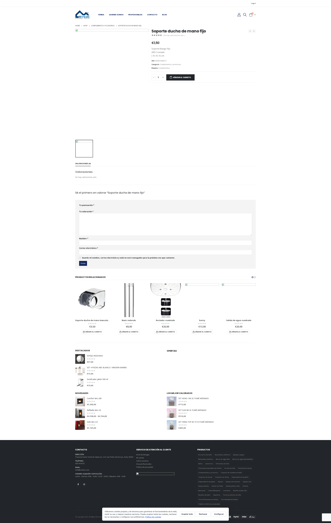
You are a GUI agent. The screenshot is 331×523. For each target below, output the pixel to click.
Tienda (101, 14)
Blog (164, 14)
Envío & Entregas (142, 454)
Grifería (245, 486)
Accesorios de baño (205, 455)
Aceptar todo (187, 514)
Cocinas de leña (229, 468)
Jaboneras (201, 490)
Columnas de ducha (245, 468)
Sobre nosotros (142, 461)
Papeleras (216, 495)
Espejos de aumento (233, 482)
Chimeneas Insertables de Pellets (209, 468)
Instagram (84, 484)
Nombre (83, 238)
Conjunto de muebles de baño (231, 473)
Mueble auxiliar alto (240, 490)
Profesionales (135, 14)
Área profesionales (144, 464)
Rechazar (203, 514)
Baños (200, 464)
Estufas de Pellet (217, 486)
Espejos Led (247, 482)
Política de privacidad (144, 467)
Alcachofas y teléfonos (222, 455)
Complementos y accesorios (170, 64)
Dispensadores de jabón (240, 477)
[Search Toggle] (245, 14)
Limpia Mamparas (214, 490)
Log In (253, 3)
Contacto (152, 14)
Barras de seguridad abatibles (242, 459)
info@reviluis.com (82, 470)
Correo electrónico (88, 248)
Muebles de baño (204, 495)
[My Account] (239, 14)
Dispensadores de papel (206, 482)
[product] (92, 300)
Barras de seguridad (223, 459)
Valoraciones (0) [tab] (83, 163)
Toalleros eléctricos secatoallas (209, 504)
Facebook (78, 484)
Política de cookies (153, 517)
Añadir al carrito (182, 77)
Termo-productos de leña (232, 495)
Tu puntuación (86, 205)
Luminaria (226, 490)
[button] (252, 277)
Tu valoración (86, 211)
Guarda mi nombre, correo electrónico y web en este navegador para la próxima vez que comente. (128, 258)
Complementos (164, 68)
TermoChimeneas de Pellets (208, 499)
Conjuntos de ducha (205, 477)
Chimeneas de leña (222, 464)
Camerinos (209, 464)
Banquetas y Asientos (205, 459)
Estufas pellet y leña (233, 486)
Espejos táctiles (203, 486)
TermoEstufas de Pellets (229, 499)
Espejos (220, 482)
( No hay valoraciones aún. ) (174, 35)
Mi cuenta (140, 458)
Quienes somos (116, 14)
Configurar (219, 514)
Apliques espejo (238, 455)
